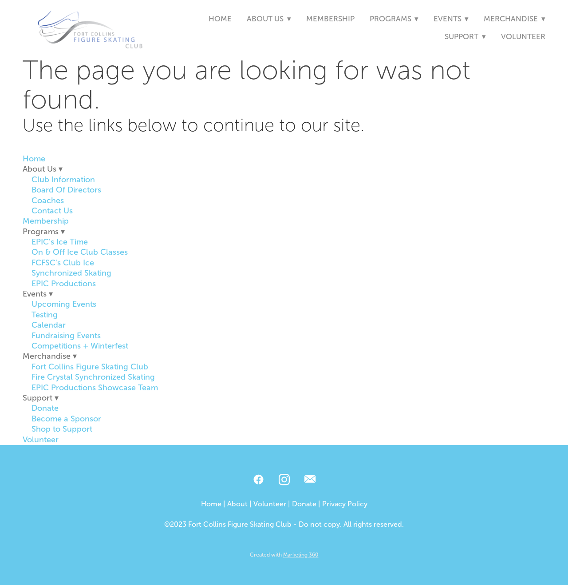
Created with (284, 555)
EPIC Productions (64, 283)
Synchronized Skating (71, 272)
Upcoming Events (64, 304)
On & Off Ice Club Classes (80, 252)
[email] (309, 480)
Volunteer (523, 36)
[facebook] (258, 480)
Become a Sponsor (66, 418)
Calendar (49, 325)
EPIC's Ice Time (60, 241)
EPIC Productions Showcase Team (95, 387)
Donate (45, 408)
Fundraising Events (66, 335)
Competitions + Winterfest (80, 345)
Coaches (48, 200)
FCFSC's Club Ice (63, 262)
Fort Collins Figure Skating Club (90, 366)
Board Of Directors (66, 189)
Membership (330, 19)
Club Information (63, 179)
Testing (45, 314)
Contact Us (52, 210)
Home (220, 19)
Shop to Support (62, 429)
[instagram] (284, 480)
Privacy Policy (344, 504)
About (237, 504)
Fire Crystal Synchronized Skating (93, 377)
